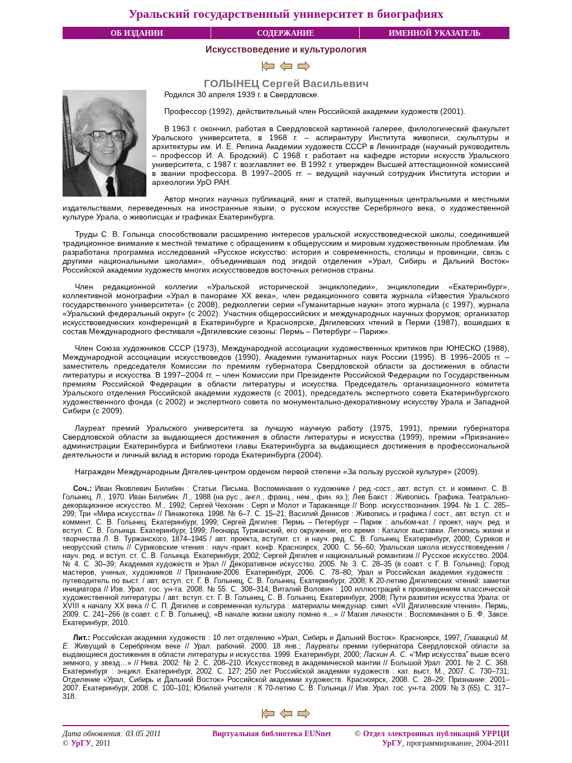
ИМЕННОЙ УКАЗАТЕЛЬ (434, 32)
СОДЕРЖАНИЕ (285, 32)
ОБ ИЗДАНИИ (137, 32)
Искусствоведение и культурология (286, 49)
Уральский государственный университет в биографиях (286, 14)
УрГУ (81, 742)
